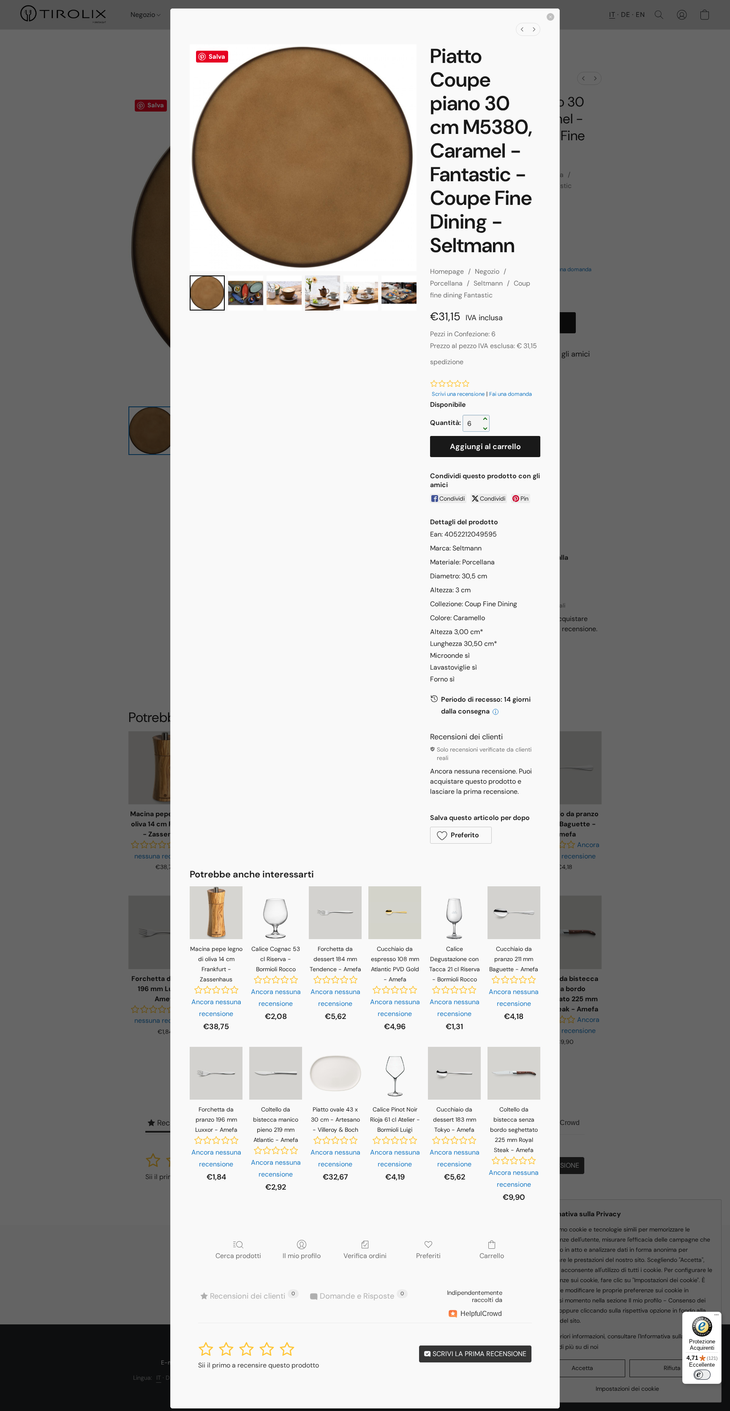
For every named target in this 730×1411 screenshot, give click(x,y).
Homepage (447, 271)
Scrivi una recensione (458, 394)
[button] (461, 835)
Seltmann (488, 283)
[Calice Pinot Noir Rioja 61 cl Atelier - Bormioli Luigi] (394, 1073)
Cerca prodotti (238, 1255)
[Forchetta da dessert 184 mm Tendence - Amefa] (335, 912)
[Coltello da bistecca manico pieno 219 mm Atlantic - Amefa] (275, 1073)
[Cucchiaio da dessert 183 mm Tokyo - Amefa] (454, 1073)
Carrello (491, 1255)
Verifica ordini (365, 1255)
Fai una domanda (510, 394)
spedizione (446, 361)
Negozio (487, 271)
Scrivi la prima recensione (478, 1353)
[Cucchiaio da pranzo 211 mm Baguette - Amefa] (514, 912)
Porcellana (446, 283)
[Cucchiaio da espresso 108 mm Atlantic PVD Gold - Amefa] (394, 912)
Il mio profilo (302, 1255)
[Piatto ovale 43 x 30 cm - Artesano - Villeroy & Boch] (335, 1073)
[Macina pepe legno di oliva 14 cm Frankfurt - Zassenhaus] (216, 912)
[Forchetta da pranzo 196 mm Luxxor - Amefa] (216, 1073)
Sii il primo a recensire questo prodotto (258, 1365)
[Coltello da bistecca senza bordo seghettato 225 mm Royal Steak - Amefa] (514, 1073)
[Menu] (716, 1317)
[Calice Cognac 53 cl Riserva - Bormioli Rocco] (275, 912)
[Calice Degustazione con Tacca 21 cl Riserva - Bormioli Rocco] (454, 912)
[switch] (702, 1375)
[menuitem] (522, 29)
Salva (217, 56)
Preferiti (428, 1255)
